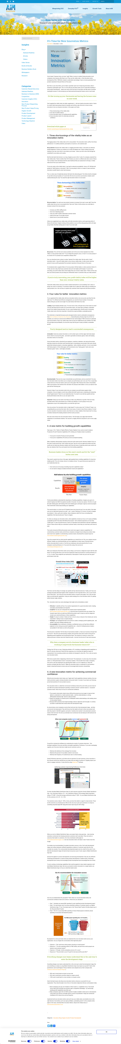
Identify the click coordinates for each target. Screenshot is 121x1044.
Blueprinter (75, 762)
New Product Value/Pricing (30, 108)
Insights (85, 8)
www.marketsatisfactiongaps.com (55, 839)
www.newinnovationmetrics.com (60, 129)
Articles (25, 56)
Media (77, 1)
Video (23, 123)
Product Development (28, 113)
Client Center (85, 1)
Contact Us (95, 1)
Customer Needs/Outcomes (30, 89)
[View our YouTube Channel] (13, 1)
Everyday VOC (73, 8)
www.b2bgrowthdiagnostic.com (55, 547)
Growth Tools (96, 8)
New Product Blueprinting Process (30, 105)
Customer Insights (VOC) (29, 99)
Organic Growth (26, 111)
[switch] (43, 1041)
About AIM (109, 8)
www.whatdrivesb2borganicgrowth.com (56, 535)
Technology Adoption (28, 121)
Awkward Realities (28, 53)
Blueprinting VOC (58, 8)
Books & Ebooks (27, 66)
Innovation (25, 101)
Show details (76, 1041)
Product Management (28, 118)
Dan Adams (50, 43)
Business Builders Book (29, 69)
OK (106, 1031)
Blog (23, 49)
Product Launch (26, 116)
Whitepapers (25, 72)
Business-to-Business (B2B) (30, 94)
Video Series (26, 62)
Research (24, 76)
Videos (25, 59)
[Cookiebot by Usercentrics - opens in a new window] (12, 1041)
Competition (25, 96)
